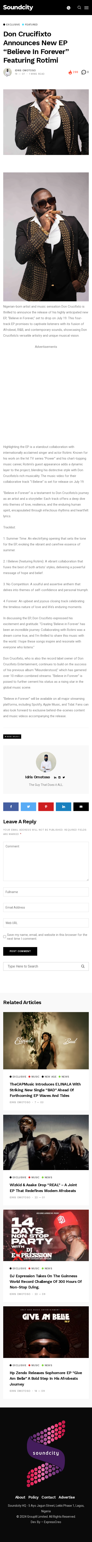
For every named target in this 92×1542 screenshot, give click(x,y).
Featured (31, 25)
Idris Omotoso (25, 70)
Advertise (67, 1497)
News (65, 1077)
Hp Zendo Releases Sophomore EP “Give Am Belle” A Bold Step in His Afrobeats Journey (46, 1378)
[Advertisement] (46, 396)
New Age (50, 1077)
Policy (33, 1497)
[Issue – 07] (46, 1453)
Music (35, 1077)
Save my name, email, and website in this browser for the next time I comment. (47, 937)
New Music (13, 736)
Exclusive (13, 25)
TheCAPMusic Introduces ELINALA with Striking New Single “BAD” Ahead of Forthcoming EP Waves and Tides (45, 1090)
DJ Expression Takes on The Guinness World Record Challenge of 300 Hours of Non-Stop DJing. (46, 1282)
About (20, 1497)
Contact (49, 1497)
